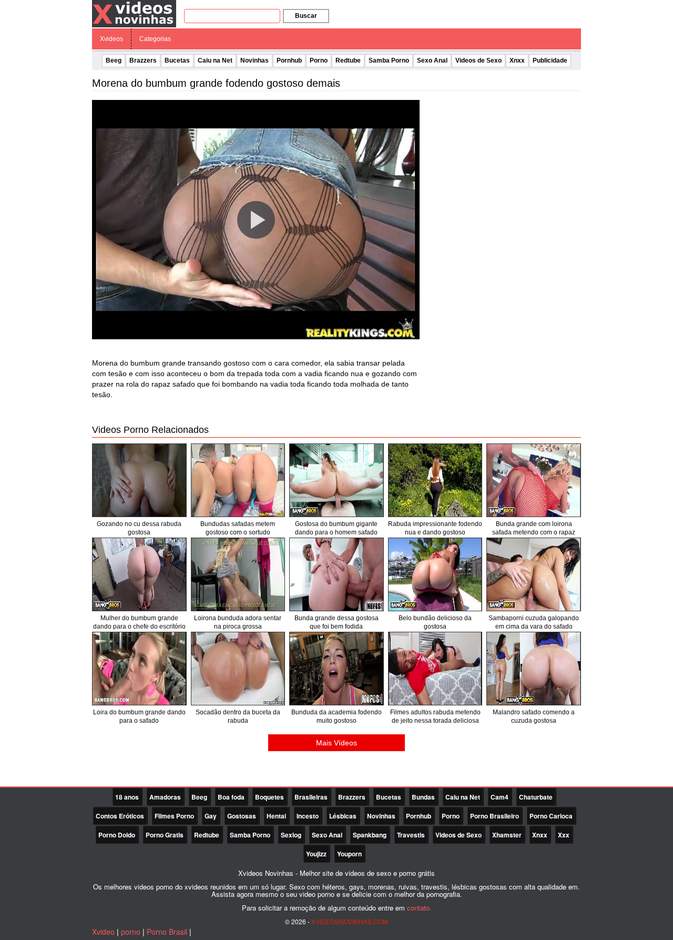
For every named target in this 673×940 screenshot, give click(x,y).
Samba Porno (389, 60)
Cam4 (499, 797)
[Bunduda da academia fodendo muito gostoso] (336, 668)
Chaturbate (536, 797)
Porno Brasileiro (494, 816)
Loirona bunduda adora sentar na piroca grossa (237, 622)
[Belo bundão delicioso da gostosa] (435, 574)
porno (130, 931)
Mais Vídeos (336, 743)
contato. (419, 908)
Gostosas (241, 816)
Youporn (349, 853)
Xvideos (111, 39)
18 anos (127, 797)
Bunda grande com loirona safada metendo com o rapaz (533, 528)
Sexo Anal (432, 60)
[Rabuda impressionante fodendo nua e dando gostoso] (435, 480)
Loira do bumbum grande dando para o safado (139, 716)
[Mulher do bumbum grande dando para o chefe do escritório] (139, 574)
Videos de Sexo (478, 60)
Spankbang (369, 835)
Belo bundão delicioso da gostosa (435, 622)
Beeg (113, 60)
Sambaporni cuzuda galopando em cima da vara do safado (533, 622)
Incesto (308, 816)
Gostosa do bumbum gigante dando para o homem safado (336, 528)
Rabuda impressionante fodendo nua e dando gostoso (435, 528)
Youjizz (316, 853)
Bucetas (177, 60)
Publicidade (550, 60)
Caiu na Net (215, 60)
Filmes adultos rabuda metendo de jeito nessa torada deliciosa (435, 716)
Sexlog (291, 835)
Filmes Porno (174, 816)
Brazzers (143, 60)
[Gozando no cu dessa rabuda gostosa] (139, 480)
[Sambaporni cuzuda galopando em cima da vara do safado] (533, 574)
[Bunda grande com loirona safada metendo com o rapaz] (533, 480)
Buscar (306, 15)
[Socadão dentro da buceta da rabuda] (238, 668)
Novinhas (254, 60)
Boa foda (231, 797)
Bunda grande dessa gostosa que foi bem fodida (336, 622)
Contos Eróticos (120, 816)
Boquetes (269, 797)
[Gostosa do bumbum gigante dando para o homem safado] (336, 480)
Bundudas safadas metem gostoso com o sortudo (237, 528)
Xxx (563, 835)
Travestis (411, 835)
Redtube (348, 60)
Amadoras (165, 797)
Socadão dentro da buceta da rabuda (238, 716)
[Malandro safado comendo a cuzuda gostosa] (533, 668)
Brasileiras (311, 797)
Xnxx (517, 60)
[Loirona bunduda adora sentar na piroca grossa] (238, 574)
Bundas (423, 797)
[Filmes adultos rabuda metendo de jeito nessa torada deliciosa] (435, 668)
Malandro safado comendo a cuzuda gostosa (534, 716)
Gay (211, 816)
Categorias (155, 39)
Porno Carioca (551, 816)
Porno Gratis (164, 835)
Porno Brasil (167, 931)
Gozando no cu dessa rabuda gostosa (139, 528)
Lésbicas (342, 816)
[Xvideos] (134, 13)
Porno (319, 60)
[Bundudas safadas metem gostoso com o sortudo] (238, 480)
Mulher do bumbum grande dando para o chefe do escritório (139, 622)
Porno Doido (116, 835)
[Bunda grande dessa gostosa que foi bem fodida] (336, 574)
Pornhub (289, 60)
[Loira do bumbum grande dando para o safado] (139, 668)
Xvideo (103, 931)
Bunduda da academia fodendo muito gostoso (336, 716)
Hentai (276, 816)
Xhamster (507, 835)
